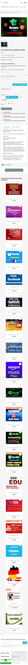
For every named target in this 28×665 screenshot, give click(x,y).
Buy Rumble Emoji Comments (14, 628)
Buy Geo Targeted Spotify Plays (14, 447)
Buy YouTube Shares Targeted (14, 515)
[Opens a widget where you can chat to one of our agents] (19, 658)
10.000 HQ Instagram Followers (14, 605)
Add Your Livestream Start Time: (8, 76)
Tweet (9, 104)
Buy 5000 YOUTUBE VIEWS (14, 538)
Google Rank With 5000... (14, 199)
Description (5, 136)
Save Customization (20, 84)
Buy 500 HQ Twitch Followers (14, 312)
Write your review (7, 108)
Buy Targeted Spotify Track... (14, 402)
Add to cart (12, 97)
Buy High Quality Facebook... (14, 425)
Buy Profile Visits (14, 357)
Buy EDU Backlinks (14, 492)
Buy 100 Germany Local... (14, 334)
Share (5, 104)
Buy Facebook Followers (14, 289)
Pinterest (12, 104)
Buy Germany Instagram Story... (14, 221)
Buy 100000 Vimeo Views (14, 560)
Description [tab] (7, 127)
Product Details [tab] (16, 127)
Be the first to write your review (15, 170)
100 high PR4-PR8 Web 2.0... (14, 583)
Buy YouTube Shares (14, 244)
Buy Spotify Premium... (14, 470)
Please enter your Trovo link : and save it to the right (12, 69)
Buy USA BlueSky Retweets (14, 266)
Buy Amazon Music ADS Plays (14, 379)
